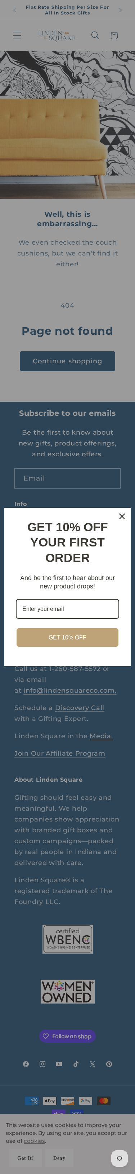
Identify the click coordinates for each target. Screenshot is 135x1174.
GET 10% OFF (67, 637)
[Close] (122, 516)
